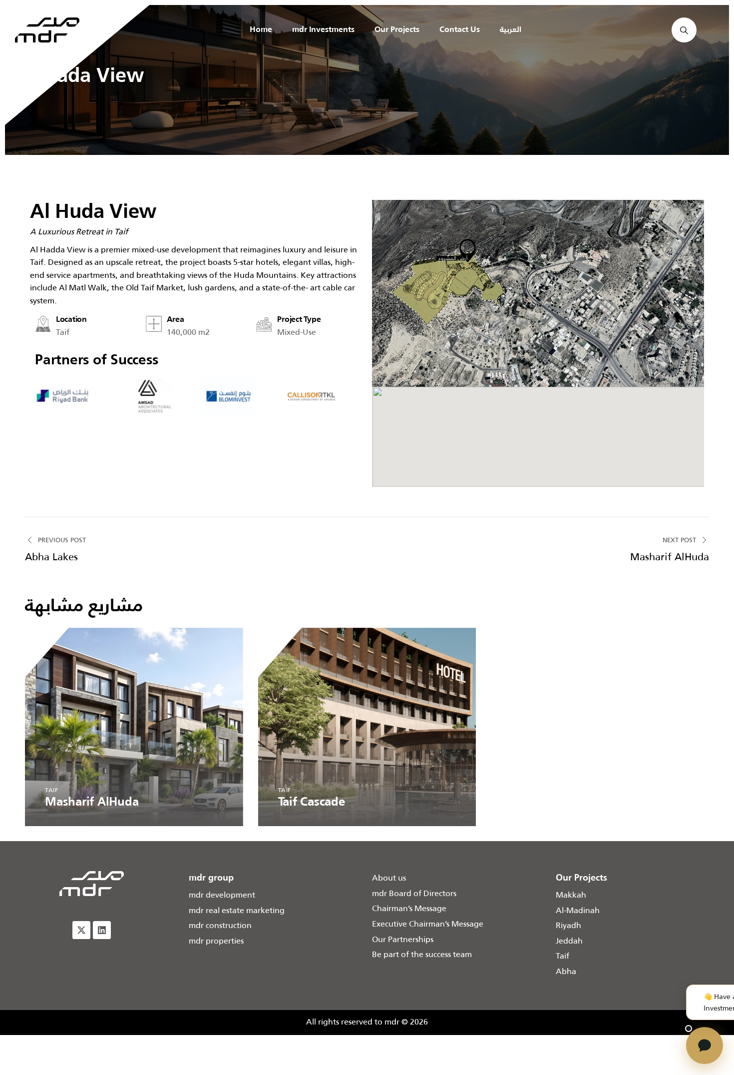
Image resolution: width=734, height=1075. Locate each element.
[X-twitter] (81, 930)
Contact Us (459, 30)
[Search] (684, 29)
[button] (382, 293)
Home (261, 30)
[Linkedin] (102, 930)
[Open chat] (704, 1045)
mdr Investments (323, 30)
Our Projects (396, 30)
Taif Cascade (311, 803)
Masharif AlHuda (91, 803)
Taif (51, 790)
